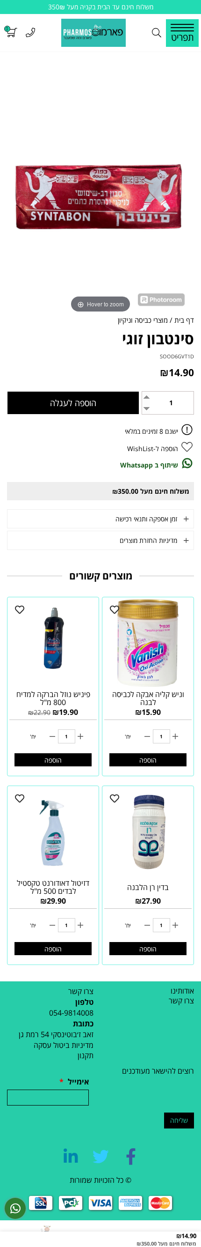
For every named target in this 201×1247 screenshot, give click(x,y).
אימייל (74, 1081)
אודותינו (182, 991)
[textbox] (50, 1029)
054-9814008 (71, 1013)
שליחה (179, 1120)
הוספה (148, 760)
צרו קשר (181, 1000)
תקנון (85, 1055)
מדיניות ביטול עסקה (63, 1045)
